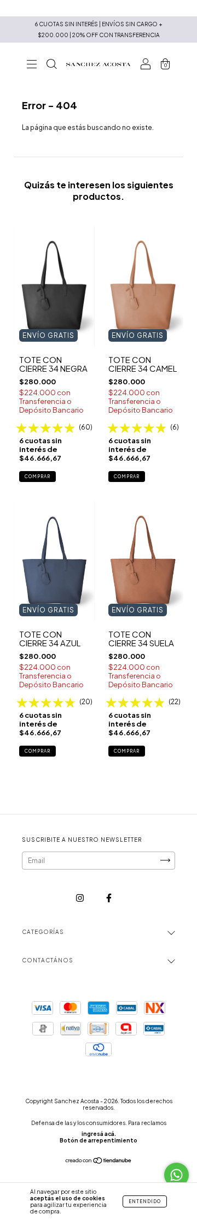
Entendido (145, 1201)
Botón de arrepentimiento (98, 1140)
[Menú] (31, 66)
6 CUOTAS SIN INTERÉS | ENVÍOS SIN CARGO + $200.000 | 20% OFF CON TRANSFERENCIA (99, 29)
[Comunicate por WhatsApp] (176, 1175)
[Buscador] (51, 66)
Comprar (37, 476)
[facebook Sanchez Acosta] (109, 898)
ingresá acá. (99, 1133)
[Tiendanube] (99, 1162)
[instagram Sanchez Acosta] (80, 898)
